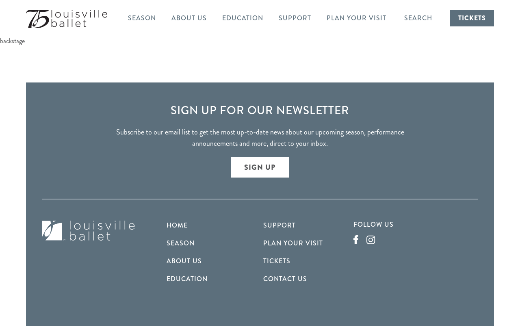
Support (295, 18)
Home (177, 225)
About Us (189, 18)
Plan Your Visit (356, 18)
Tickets (472, 18)
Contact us (285, 279)
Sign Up (260, 167)
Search (418, 18)
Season (142, 18)
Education (242, 18)
